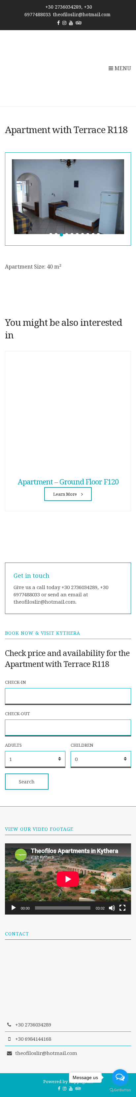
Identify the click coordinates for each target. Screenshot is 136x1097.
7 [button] (82, 234)
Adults (13, 745)
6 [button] (77, 234)
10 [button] (98, 234)
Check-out (17, 714)
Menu (122, 68)
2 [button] (56, 234)
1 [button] (50, 234)
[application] (68, 879)
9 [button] (93, 234)
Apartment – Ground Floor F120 (68, 481)
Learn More (65, 494)
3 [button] (61, 234)
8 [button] (87, 234)
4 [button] (66, 234)
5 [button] (72, 234)
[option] (68, 196)
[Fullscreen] (122, 908)
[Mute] (112, 908)
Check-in (15, 682)
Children (82, 745)
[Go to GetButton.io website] (120, 1090)
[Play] (13, 908)
